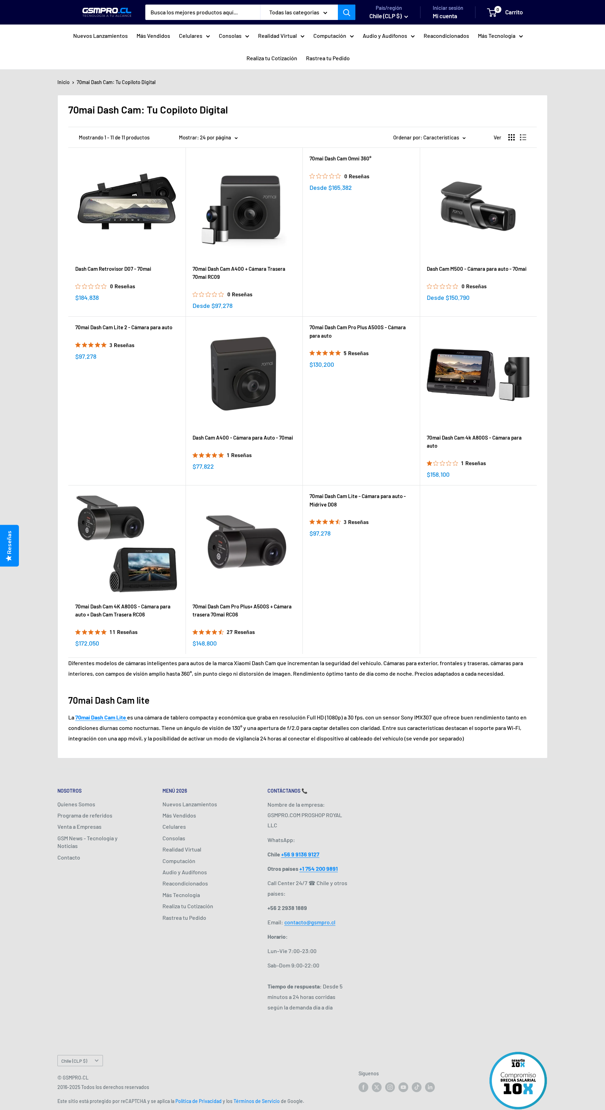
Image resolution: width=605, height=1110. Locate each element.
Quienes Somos (76, 804)
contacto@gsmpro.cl (309, 922)
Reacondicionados (446, 35)
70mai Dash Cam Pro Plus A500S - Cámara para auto (358, 331)
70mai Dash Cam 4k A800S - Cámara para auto (474, 441)
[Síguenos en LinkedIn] (430, 1087)
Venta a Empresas (79, 826)
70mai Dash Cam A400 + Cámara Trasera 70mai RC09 (239, 273)
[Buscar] (346, 12)
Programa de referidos (84, 815)
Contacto (68, 857)
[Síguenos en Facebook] (363, 1087)
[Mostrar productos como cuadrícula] (511, 137)
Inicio (63, 82)
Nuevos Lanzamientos (100, 35)
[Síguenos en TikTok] (417, 1087)
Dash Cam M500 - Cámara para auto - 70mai (477, 269)
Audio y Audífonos (385, 35)
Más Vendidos (153, 35)
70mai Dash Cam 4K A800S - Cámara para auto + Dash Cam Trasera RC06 (123, 610)
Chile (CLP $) (74, 1061)
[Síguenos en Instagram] (390, 1087)
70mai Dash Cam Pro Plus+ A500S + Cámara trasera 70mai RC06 (242, 610)
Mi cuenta (445, 15)
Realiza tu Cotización (271, 58)
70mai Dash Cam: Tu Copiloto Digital (116, 82)
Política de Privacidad (198, 1101)
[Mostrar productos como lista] (523, 137)
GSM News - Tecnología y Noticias (87, 842)
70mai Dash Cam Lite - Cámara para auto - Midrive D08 (358, 500)
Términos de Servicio (257, 1101)
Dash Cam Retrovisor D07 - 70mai (113, 269)
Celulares (190, 35)
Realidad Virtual (277, 35)
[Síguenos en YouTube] (403, 1087)
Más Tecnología (496, 35)
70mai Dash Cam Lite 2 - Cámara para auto (123, 327)
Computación (329, 35)
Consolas (230, 35)
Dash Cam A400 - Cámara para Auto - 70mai (243, 437)
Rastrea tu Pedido (328, 58)
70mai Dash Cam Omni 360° (340, 158)
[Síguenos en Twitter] (377, 1087)
